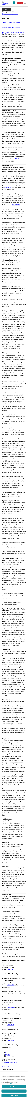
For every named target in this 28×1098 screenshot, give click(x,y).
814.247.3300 (11, 1007)
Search (7, 9)
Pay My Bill (16, 22)
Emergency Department (11, 32)
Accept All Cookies (14, 1095)
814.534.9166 (7, 187)
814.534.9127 (10, 969)
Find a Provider (8, 22)
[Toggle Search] (14, 2)
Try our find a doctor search (10, 14)
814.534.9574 (15, 159)
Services (7, 1054)
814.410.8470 (16, 205)
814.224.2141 (10, 1025)
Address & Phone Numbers (9, 1062)
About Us (14, 1072)
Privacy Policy (6, 1066)
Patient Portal (7, 27)
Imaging (7, 1055)
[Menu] (25, 3)
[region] (14, 1085)
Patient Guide (16, 27)
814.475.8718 (10, 1040)
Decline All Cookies (14, 1091)
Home (7, 1053)
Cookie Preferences (14, 1086)
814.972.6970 (10, 985)
